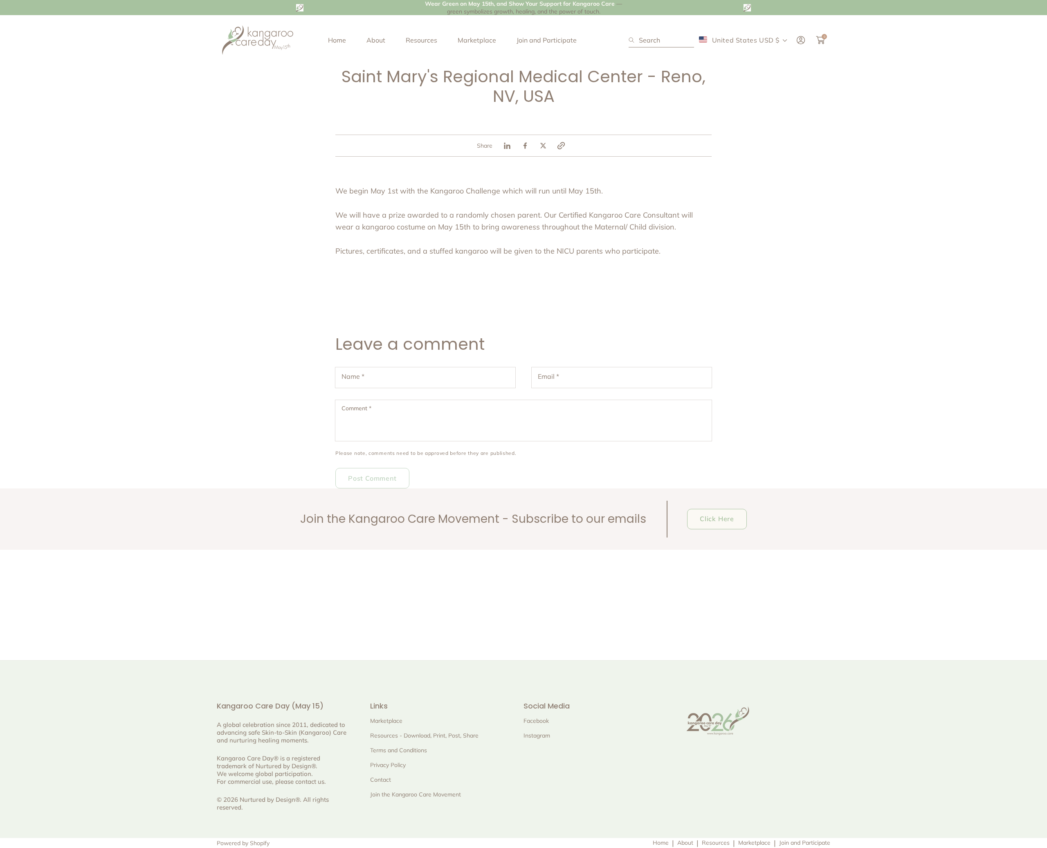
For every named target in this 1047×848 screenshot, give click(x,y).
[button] (561, 146)
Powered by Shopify (243, 843)
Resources (716, 842)
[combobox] (661, 40)
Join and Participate (804, 842)
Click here (717, 519)
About (685, 842)
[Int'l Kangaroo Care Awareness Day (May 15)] (258, 40)
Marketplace (754, 842)
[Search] (634, 40)
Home (661, 842)
